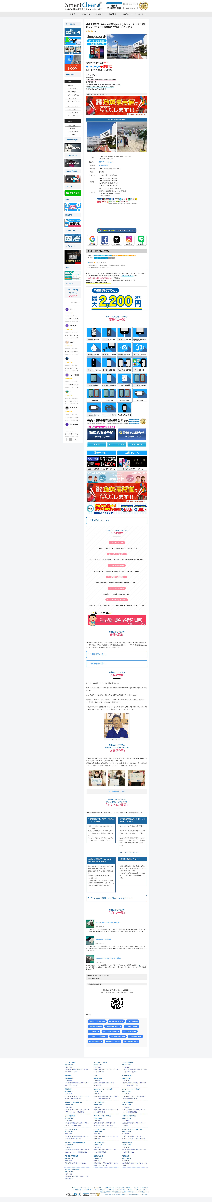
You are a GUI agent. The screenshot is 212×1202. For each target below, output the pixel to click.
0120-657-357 (98, 1064)
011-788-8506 (69, 1118)
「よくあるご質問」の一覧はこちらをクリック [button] (111, 898)
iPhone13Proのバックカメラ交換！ (108, 958)
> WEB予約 (110, 1190)
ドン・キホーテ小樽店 (100, 1062)
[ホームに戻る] (106, 6)
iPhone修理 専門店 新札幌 (116, 1021)
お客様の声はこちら (118, 791)
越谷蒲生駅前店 (127, 1142)
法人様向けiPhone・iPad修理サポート (138, 1192)
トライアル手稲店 (127, 1062)
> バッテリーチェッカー (83, 1187)
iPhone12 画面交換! (103, 939)
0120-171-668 (69, 1105)
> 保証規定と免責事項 (104, 1192)
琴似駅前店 (68, 1089)
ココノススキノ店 (70, 1062)
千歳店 (96, 1075)
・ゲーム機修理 (71, 135)
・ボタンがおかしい (72, 106)
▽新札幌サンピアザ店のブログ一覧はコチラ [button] (98, 975)
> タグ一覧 (135, 1187)
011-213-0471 (69, 1064)
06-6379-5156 (69, 1158)
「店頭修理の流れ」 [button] (98, 654)
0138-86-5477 (126, 1091)
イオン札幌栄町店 (70, 1116)
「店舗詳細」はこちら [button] (99, 520)
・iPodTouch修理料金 (72, 131)
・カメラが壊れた (72, 98)
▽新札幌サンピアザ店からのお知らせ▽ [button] (97, 94)
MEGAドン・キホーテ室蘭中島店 (132, 1129)
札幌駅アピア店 (98, 1156)
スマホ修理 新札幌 (94, 1031)
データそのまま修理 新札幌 (118, 1036)
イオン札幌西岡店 (99, 1142)
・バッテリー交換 (72, 88)
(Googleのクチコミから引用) (71, 321)
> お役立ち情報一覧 (108, 1187)
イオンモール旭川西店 (129, 1116)
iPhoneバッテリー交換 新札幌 (97, 1021)
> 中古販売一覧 (87, 1190)
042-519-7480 (126, 1158)
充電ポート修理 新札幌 (135, 1036)
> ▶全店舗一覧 (120, 1190)
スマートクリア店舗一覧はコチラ (129, 852)
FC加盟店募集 (116, 1192)
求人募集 (123, 1192)
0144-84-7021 (98, 1091)
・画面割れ (70, 85)
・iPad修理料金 (71, 125)
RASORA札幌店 (127, 1075)
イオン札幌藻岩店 (99, 1102)
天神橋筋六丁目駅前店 (71, 1156)
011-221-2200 (69, 1078)
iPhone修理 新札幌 (133, 1021)
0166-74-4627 (98, 1118)
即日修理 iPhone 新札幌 (95, 1041)
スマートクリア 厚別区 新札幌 (111, 1031)
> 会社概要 (129, 1190)
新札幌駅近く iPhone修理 (113, 1041)
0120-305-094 (103, 165)
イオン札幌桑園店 (127, 1102)
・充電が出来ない (72, 92)
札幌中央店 (68, 1075)
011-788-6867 (69, 1145)
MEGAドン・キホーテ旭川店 (102, 1116)
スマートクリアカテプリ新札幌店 (98, 1036)
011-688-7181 (69, 1091)
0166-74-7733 (126, 1118)
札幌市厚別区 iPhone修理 (131, 1041)
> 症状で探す (144, 1187)
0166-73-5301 (69, 1171)
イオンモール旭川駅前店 (72, 1169)
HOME (73, 1187)
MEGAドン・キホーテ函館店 (131, 1089)
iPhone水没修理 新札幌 (95, 1026)
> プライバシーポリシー (141, 1190)
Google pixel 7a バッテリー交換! (107, 922)
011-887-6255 (98, 1131)
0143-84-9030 (126, 1131)
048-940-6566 (126, 1145)
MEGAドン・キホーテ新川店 (73, 1102)
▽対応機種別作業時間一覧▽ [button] (94, 984)
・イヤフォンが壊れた (73, 95)
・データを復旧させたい (73, 115)
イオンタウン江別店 (100, 1129)
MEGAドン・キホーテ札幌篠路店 (75, 1142)
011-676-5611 (126, 1064)
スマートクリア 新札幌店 (129, 1031)
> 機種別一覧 (77, 1190)
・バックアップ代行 (72, 112)
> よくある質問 (96, 1187)
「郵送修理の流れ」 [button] (98, 663)
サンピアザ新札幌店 (71, 1129)
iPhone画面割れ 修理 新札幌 (113, 1026)
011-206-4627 (98, 1105)
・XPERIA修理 (71, 128)
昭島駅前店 (125, 1156)
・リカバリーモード (72, 109)
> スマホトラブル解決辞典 (123, 1187)
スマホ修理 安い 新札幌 (131, 1026)
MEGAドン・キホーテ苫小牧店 (103, 1089)
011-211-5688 (126, 1105)
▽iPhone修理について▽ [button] (93, 978)
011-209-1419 (98, 1158)
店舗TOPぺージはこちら (106, 162)
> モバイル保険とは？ (99, 1190)
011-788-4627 (126, 1078)
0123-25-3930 (98, 1078)
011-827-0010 (98, 1145)
